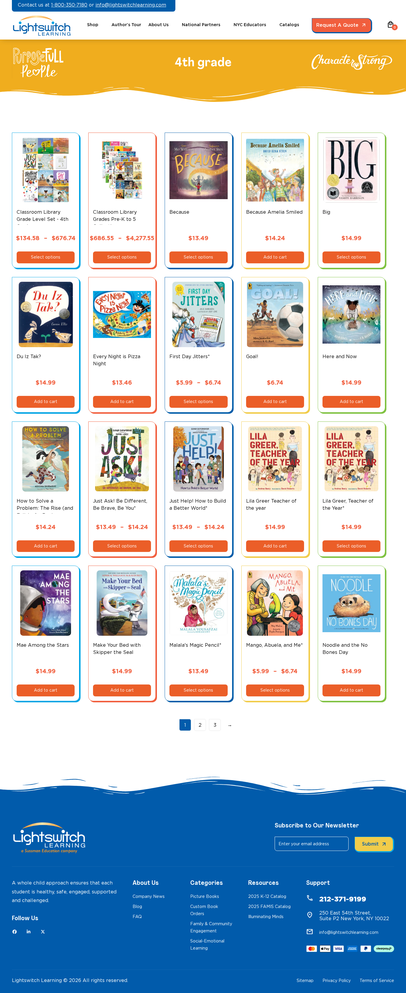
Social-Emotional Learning (207, 944)
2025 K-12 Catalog (267, 896)
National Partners (201, 24)
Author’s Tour (126, 24)
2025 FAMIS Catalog (269, 906)
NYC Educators (250, 24)
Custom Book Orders (204, 910)
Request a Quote (337, 25)
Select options (45, 257)
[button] (390, 26)
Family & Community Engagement (211, 927)
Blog (137, 906)
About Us (158, 24)
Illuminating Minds (266, 916)
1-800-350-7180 (69, 5)
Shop (92, 24)
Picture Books (204, 896)
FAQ (137, 916)
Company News (149, 896)
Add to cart (275, 257)
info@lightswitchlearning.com (130, 5)
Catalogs (289, 24)
